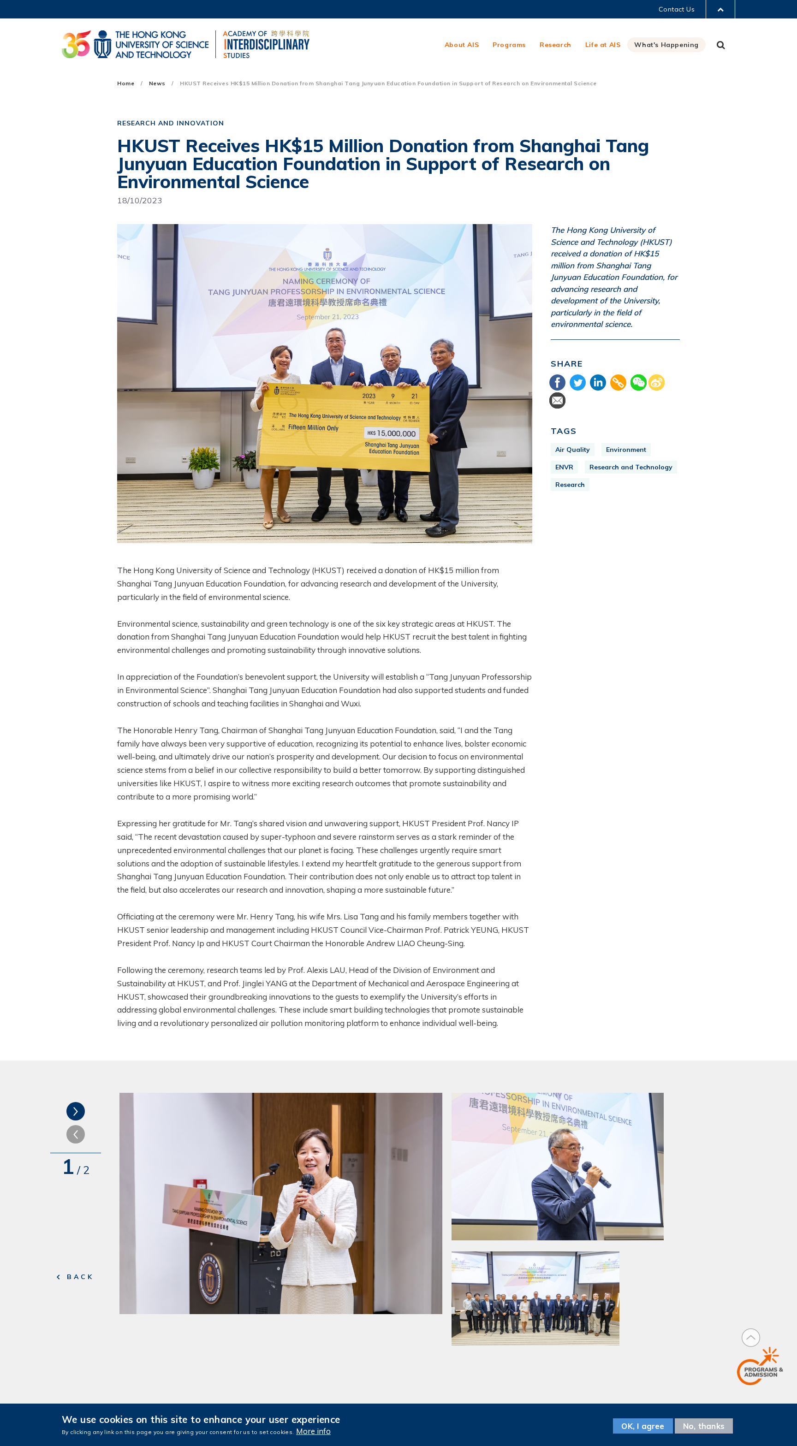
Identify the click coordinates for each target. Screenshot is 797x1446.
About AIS (462, 45)
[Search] (721, 45)
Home (125, 83)
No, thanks (704, 1426)
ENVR (564, 467)
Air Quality (572, 449)
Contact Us (677, 9)
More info (313, 1431)
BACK (80, 1277)
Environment (626, 449)
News (157, 83)
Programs (509, 45)
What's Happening (666, 45)
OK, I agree (642, 1426)
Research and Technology (630, 467)
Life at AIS (603, 45)
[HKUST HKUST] (135, 44)
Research (555, 45)
